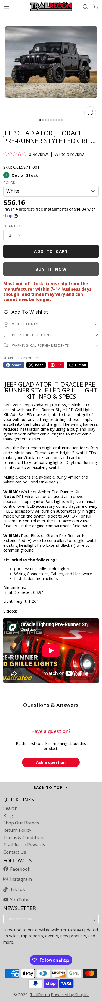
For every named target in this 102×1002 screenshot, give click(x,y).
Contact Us (14, 852)
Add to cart (51, 251)
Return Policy (17, 830)
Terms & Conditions (24, 837)
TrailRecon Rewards (24, 844)
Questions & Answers (51, 705)
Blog (8, 815)
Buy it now (51, 269)
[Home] (51, 6)
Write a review (69, 154)
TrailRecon (40, 994)
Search (10, 808)
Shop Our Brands (21, 823)
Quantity (12, 226)
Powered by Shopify (70, 994)
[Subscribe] (94, 919)
